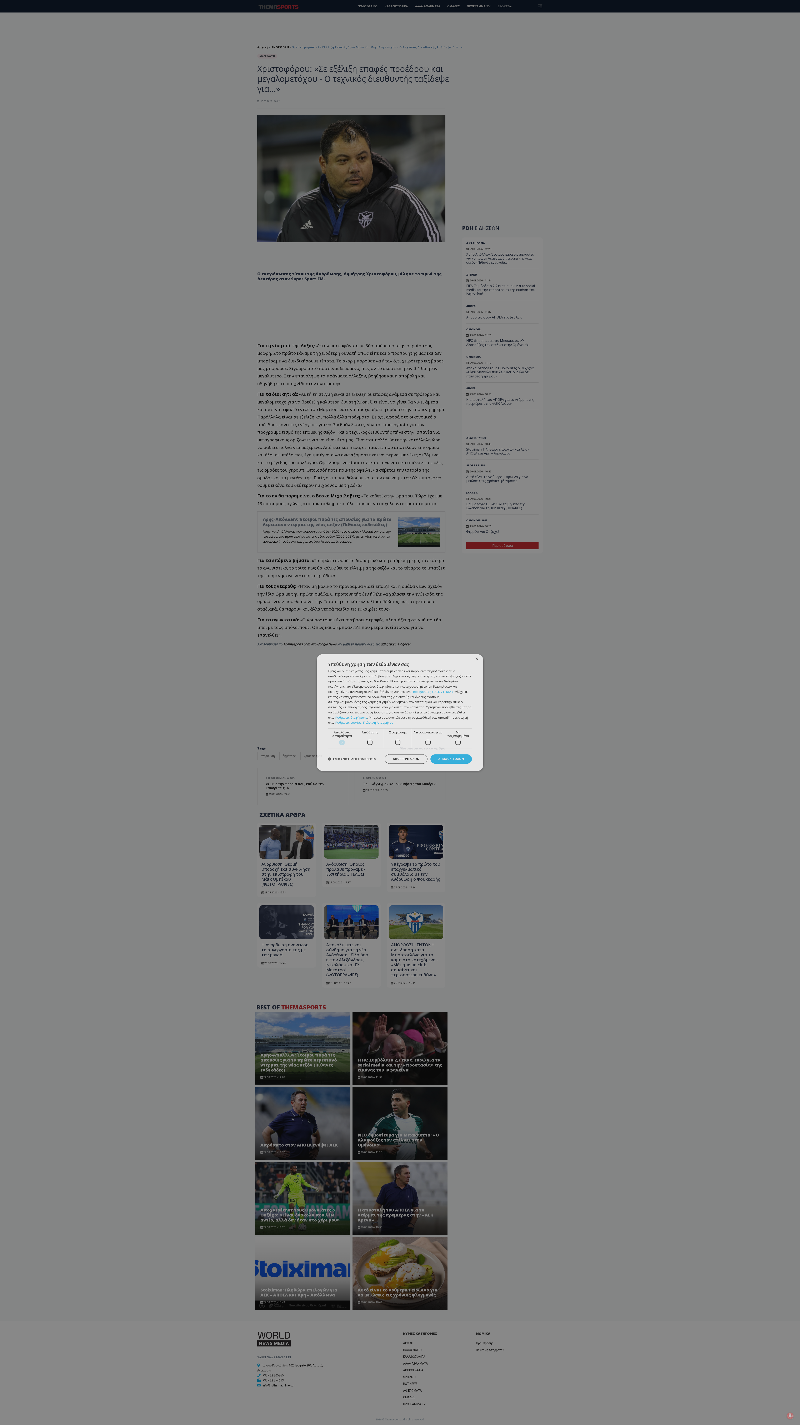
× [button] (476, 659)
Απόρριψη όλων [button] (406, 759)
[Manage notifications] (790, 1416)
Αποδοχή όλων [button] (451, 759)
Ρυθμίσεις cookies (348, 723)
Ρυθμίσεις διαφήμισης (351, 717)
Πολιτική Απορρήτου (378, 723)
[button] (352, 759)
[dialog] (400, 712)
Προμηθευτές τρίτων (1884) (432, 691)
